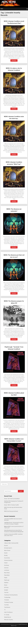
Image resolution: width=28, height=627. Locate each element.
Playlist (5, 577)
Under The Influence (8, 612)
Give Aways (6, 565)
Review (5, 585)
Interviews (6, 567)
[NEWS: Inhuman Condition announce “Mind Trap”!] (14, 177)
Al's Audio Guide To (8, 548)
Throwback (6, 599)
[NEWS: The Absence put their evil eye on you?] (14, 270)
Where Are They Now (8, 619)
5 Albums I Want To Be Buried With (11, 543)
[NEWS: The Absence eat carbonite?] (14, 224)
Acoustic (6, 545)
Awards (5, 552)
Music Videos (7, 572)
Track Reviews (7, 607)
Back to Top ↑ (14, 625)
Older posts (4, 484)
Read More (14, 60)
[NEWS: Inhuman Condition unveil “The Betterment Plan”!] (14, 36)
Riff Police (6, 587)
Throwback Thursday (8, 602)
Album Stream (7, 550)
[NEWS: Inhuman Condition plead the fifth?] (14, 408)
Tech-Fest (6, 592)
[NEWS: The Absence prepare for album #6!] (14, 316)
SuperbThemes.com (23, 624)
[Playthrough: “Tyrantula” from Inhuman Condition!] (14, 362)
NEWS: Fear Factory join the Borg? (11, 511)
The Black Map (7, 597)
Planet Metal (6, 575)
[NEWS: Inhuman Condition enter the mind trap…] (14, 131)
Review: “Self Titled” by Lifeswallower (12, 498)
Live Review (6, 570)
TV (4, 609)
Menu (2, 8)
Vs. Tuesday (6, 614)
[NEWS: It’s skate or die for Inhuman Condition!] (14, 83)
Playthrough (6, 580)
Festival (5, 562)
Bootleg (5, 555)
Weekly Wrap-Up (7, 617)
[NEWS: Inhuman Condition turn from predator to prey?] (14, 454)
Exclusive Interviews (8, 560)
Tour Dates (6, 604)
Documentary (7, 557)
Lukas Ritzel (6, 518)
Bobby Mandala (7, 530)
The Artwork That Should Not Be (11, 594)
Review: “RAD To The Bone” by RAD (11, 504)
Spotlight (6, 590)
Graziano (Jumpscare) (8, 534)
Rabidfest (6, 582)
